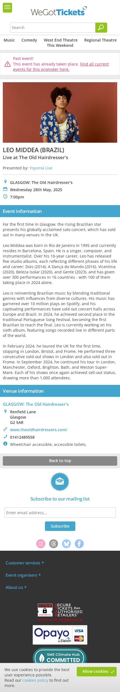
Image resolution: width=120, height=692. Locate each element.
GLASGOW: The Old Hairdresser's (36, 404)
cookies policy (35, 680)
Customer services (23, 562)
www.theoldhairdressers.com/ (38, 429)
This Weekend (60, 45)
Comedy (29, 40)
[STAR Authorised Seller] (60, 620)
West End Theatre (61, 40)
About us (14, 587)
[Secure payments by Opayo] (60, 643)
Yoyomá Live (41, 168)
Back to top (60, 460)
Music (9, 40)
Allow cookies (95, 671)
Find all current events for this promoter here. (61, 66)
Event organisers (21, 575)
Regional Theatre (100, 40)
